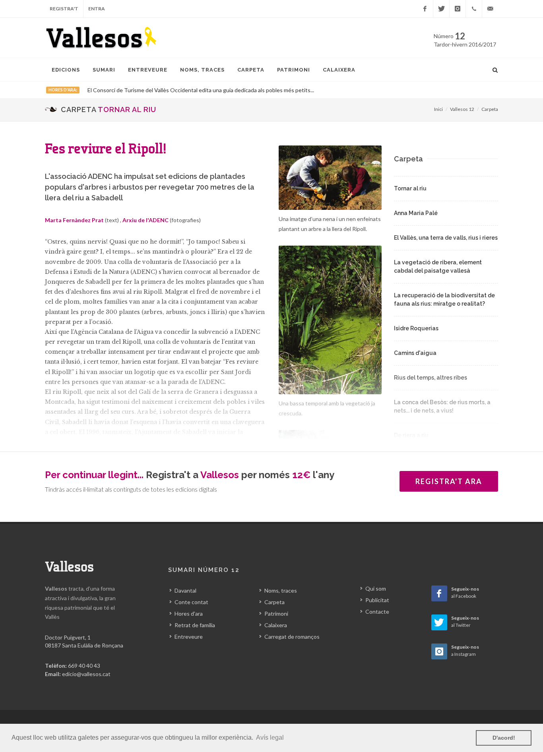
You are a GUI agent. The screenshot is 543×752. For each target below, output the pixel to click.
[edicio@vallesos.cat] (490, 8)
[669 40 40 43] (474, 8)
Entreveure (189, 636)
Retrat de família (195, 625)
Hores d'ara (189, 613)
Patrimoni (276, 613)
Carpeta (489, 109)
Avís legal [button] (270, 737)
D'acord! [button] (504, 738)
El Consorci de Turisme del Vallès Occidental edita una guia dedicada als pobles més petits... (200, 90)
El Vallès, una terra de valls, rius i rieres (446, 238)
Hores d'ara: (62, 89)
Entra (96, 9)
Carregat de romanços (292, 636)
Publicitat (377, 600)
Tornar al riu (410, 188)
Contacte (377, 611)
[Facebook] (425, 8)
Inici (438, 109)
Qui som (375, 588)
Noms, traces (280, 590)
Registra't (64, 9)
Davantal (185, 590)
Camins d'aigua (415, 353)
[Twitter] (441, 8)
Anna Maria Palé (416, 213)
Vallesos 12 (462, 109)
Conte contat (191, 602)
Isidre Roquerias (416, 328)
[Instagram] (457, 8)
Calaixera (275, 625)
